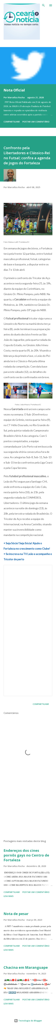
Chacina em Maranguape (26, 967)
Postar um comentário (35, 121)
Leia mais (8, 896)
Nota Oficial (14, 90)
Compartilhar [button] (12, 121)
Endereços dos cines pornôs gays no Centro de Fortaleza (26, 855)
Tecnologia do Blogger (30, 1020)
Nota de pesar (16, 913)
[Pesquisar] (43, 5)
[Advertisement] (28, 811)
